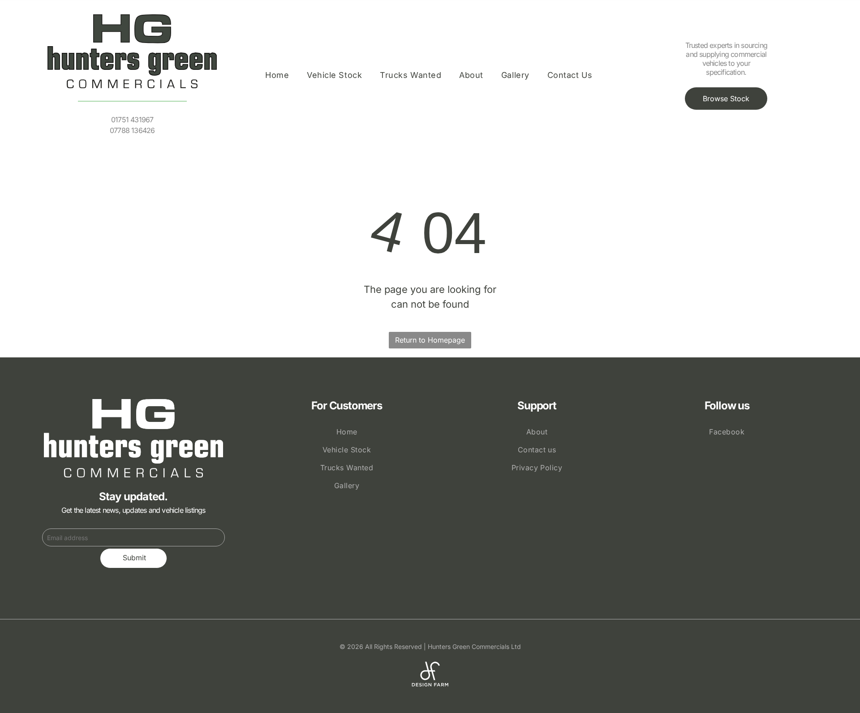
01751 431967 (132, 119)
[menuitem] (277, 75)
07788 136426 (132, 130)
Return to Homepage (430, 339)
